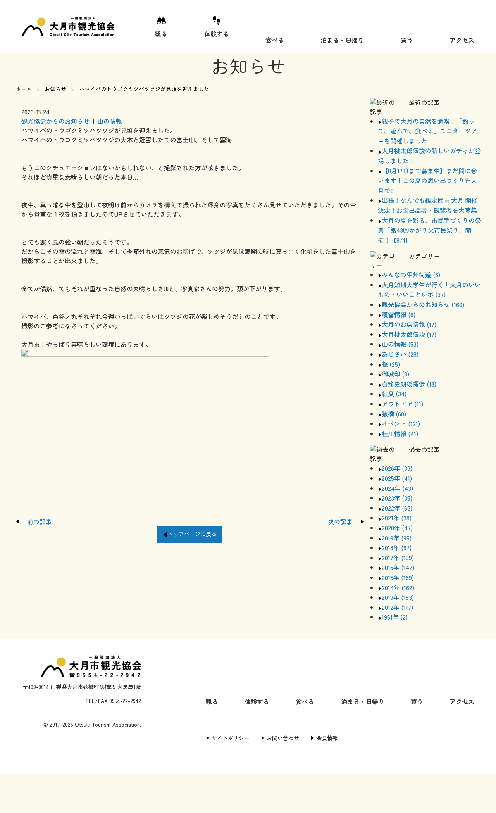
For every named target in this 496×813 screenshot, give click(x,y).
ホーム (24, 89)
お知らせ (55, 89)
